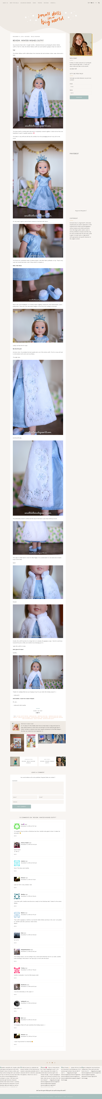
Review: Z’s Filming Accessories (45, 743)
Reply (15, 835)
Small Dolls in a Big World (45, 1096)
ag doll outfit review (22, 716)
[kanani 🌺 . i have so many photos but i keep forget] (51, 1077)
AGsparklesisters (25, 949)
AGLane (23, 877)
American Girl (33, 716)
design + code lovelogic (65, 1096)
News (34, 2)
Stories (53, 2)
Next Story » (47, 759)
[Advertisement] (81, 125)
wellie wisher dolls (27, 718)
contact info (73, 69)
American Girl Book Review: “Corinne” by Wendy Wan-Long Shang (17, 743)
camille (15, 717)
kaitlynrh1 (23, 1001)
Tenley (23, 968)
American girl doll (43, 716)
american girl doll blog (55, 716)
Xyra (22, 1018)
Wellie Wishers (35, 36)
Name (71, 90)
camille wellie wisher (24, 717)
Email (71, 83)
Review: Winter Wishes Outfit (28, 40)
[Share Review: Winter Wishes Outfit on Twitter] (37, 712)
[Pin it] (39, 712)
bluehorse (23, 984)
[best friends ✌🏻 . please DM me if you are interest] (71, 1077)
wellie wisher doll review (56, 717)
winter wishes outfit (48, 718)
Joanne (23, 861)
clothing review (35, 717)
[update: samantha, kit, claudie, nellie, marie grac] (10, 1077)
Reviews (46, 2)
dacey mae (30, 724)
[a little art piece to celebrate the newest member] (30, 1077)
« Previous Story (29, 759)
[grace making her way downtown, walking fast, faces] (92, 1077)
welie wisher (44, 717)
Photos (40, 2)
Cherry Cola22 (25, 842)
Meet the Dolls (14, 2)
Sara (22, 933)
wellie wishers (38, 718)
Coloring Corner (26, 2)
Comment (14, 780)
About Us (5, 2)
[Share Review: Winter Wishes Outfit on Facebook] (36, 712)
